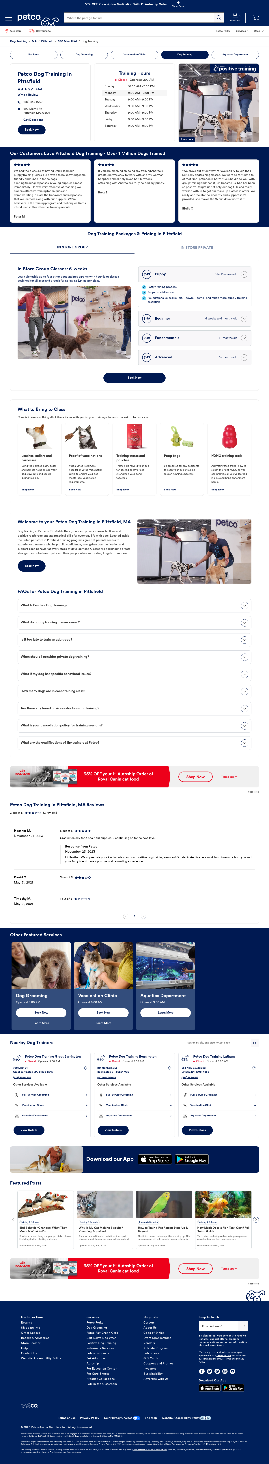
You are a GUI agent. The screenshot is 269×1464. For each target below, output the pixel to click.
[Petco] (37, 17)
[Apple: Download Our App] (210, 1387)
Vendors (149, 1343)
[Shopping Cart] (256, 18)
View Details (29, 1130)
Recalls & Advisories (35, 1338)
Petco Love (151, 1353)
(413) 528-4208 (22, 1077)
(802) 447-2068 (106, 1077)
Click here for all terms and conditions (149, 1450)
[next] (143, 916)
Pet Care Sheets (98, 1373)
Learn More (41, 1023)
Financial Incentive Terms (217, 1359)
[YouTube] (232, 1371)
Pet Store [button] (33, 54)
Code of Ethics (153, 1333)
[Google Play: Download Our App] (233, 1387)
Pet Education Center (102, 1368)
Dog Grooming (97, 1327)
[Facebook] (202, 1371)
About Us (149, 1327)
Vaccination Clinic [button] (134, 54)
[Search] (219, 17)
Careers (149, 1322)
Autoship (93, 1363)
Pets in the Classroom (102, 1384)
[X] (209, 1371)
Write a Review (28, 95)
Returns (26, 1322)
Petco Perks (95, 1322)
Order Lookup (31, 1333)
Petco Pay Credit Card (102, 1333)
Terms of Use (223, 1356)
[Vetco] (29, 1405)
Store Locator (31, 1343)
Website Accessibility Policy (41, 1358)
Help (24, 1348)
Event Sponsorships (157, 1338)
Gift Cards (150, 1358)
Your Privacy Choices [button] (118, 1418)
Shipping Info (30, 1327)
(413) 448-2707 (33, 102)
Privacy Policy (89, 1418)
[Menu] (9, 17)
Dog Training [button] (184, 54)
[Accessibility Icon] (205, 1418)
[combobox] (222, 1043)
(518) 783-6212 (190, 1077)
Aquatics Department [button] (235, 54)
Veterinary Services (100, 1348)
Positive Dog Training (101, 1343)
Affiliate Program (155, 1348)
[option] (134, 867)
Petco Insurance (98, 1353)
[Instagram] (225, 1371)
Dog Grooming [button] (84, 54)
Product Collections (101, 1379)
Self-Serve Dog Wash (102, 1338)
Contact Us (29, 1353)
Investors (149, 1368)
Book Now (32, 129)
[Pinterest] (217, 1371)
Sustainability (153, 1373)
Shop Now (27, 489)
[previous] (125, 916)
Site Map (151, 1418)
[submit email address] (243, 1326)
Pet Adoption (96, 1358)
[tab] (72, 248)
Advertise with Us (155, 1379)
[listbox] (134, 867)
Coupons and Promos (158, 1363)
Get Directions (33, 120)
